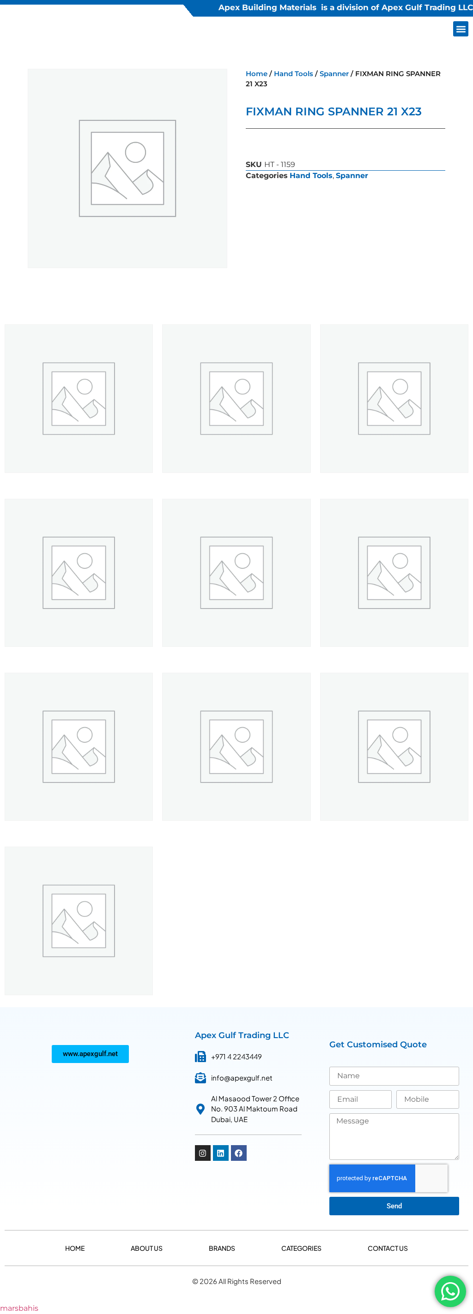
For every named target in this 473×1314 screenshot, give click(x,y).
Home (256, 74)
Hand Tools (293, 74)
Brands (222, 1248)
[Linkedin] (221, 1153)
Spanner (334, 74)
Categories (301, 1248)
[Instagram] (203, 1153)
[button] (460, 28)
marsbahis (19, 1308)
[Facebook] (239, 1153)
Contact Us (388, 1248)
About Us (147, 1248)
